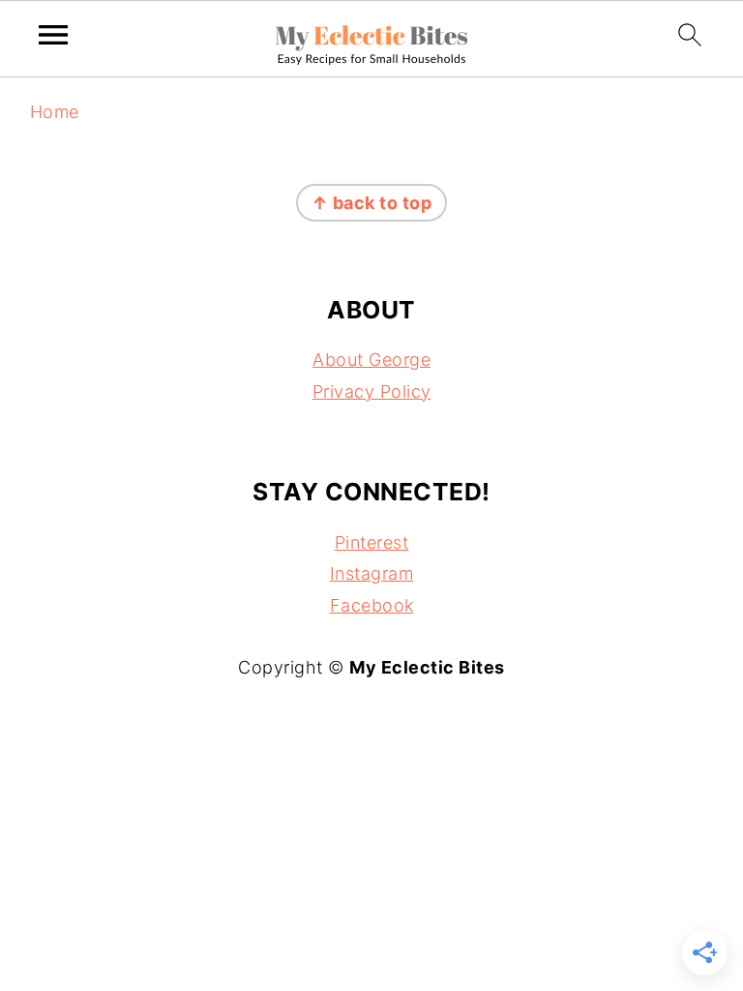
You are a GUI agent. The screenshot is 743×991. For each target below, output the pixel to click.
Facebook (372, 605)
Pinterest (372, 542)
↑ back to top (372, 203)
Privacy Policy (371, 391)
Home (54, 112)
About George (371, 359)
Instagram (372, 573)
